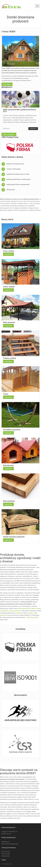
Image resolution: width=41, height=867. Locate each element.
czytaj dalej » (8, 254)
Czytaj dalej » (7, 84)
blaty (36, 617)
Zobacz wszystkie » (9, 134)
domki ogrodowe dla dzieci (26, 608)
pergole (30, 613)
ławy (32, 617)
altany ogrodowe (15, 610)
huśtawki (19, 613)
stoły (28, 617)
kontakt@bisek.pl (6, 864)
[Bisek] (11, 6)
